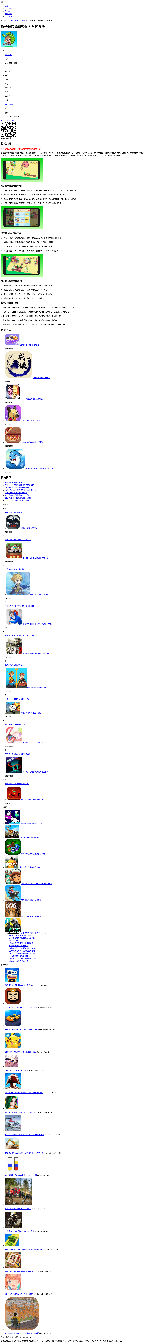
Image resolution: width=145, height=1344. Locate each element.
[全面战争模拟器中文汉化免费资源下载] (14, 624)
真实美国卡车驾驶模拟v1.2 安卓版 (18, 1209)
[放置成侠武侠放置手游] (18, 378)
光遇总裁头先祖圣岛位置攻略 (16, 493)
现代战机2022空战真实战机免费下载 (23, 958)
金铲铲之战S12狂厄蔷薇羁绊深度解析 (19, 498)
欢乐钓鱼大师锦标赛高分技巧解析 (18, 495)
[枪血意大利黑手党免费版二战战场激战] (14, 654)
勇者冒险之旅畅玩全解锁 (39, 594)
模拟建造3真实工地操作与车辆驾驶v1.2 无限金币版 (24, 1153)
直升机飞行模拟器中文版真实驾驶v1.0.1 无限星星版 (24, 1135)
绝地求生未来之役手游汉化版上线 (33, 933)
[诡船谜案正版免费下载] (13, 528)
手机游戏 (8, 9)
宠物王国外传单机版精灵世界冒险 (22, 948)
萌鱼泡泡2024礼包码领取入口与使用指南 (20, 490)
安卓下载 (4, 121)
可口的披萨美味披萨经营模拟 (32, 442)
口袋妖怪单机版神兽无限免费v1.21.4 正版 (20, 1052)
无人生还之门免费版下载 (18, 956)
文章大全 (8, 16)
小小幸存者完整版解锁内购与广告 (22, 938)
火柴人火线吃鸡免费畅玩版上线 (32, 713)
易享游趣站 (13, 20)
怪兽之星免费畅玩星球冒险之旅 (33, 854)
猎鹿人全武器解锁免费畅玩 (29, 838)
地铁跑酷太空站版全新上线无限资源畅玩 (36, 884)
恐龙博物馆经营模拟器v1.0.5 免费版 (18, 985)
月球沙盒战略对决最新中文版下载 (22, 953)
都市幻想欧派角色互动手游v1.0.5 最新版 (20, 1294)
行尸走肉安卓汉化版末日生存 (32, 917)
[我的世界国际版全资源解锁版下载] (14, 558)
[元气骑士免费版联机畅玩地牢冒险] (14, 772)
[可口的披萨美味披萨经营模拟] (13, 442)
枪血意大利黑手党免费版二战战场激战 (37, 654)
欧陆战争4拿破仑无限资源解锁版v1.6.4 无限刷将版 (24, 1093)
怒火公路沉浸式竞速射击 (18, 961)
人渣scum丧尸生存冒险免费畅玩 (30, 867)
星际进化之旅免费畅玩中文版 (31, 823)
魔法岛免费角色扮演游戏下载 (20, 941)
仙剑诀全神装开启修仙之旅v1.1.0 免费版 (20, 1112)
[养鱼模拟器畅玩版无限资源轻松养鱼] (15, 468)
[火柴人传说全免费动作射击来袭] (14, 799)
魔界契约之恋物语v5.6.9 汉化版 (16, 1070)
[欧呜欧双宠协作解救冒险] (12, 345)
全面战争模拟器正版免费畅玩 (20, 935)
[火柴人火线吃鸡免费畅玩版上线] (13, 713)
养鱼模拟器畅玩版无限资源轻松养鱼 (39, 468)
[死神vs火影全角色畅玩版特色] (12, 399)
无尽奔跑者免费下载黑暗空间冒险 (22, 951)
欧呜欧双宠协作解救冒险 (29, 345)
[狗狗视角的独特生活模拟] (13, 421)
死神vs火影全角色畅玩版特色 (32, 399)
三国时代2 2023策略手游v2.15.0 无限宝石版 (21, 1007)
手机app (8, 11)
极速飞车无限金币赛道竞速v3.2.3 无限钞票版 (22, 1030)
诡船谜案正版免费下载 (28, 528)
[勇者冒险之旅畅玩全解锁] (18, 594)
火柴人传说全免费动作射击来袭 (33, 799)
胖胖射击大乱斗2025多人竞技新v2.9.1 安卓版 (22, 1333)
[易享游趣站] (2, 2)
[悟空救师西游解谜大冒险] (16, 688)
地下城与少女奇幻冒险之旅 (33, 743)
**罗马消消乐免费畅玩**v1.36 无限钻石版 (21, 1272)
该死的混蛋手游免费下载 (18, 946)
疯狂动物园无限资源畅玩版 (31, 900)
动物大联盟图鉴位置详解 (14, 483)
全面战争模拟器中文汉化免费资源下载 (37, 624)
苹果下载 (11, 121)
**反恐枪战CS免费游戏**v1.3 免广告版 (19, 1231)
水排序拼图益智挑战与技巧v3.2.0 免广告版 (21, 1175)
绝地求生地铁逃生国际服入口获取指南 (19, 485)
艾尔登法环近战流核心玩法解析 (17, 500)
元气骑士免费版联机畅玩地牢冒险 (35, 772)
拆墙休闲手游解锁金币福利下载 (21, 943)
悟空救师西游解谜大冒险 (36, 688)
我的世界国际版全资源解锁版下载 (35, 558)
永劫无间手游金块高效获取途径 (17, 488)
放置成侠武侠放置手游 (41, 378)
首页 (6, 6)
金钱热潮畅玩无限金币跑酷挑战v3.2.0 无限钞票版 (23, 1249)
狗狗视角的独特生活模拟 (30, 421)
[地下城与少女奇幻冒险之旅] (14, 743)
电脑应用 (8, 14)
